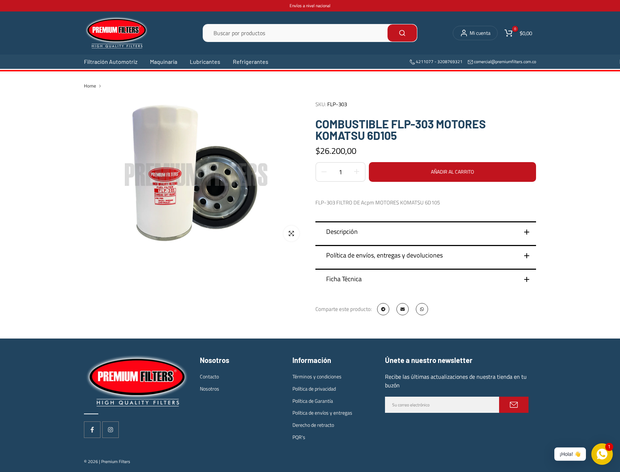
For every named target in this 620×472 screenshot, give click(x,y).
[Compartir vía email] (402, 309)
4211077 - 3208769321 (438, 61)
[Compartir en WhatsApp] (422, 309)
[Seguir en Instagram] (110, 429)
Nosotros (209, 388)
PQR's (298, 437)
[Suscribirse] (514, 405)
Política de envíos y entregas (322, 412)
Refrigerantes (250, 61)
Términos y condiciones (317, 376)
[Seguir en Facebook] (92, 429)
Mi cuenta (480, 33)
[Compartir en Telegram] (383, 309)
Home (90, 85)
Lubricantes (205, 61)
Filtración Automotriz (110, 61)
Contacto (209, 376)
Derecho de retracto (313, 425)
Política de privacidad (314, 388)
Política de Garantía (312, 401)
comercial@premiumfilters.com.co (505, 61)
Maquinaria (163, 61)
